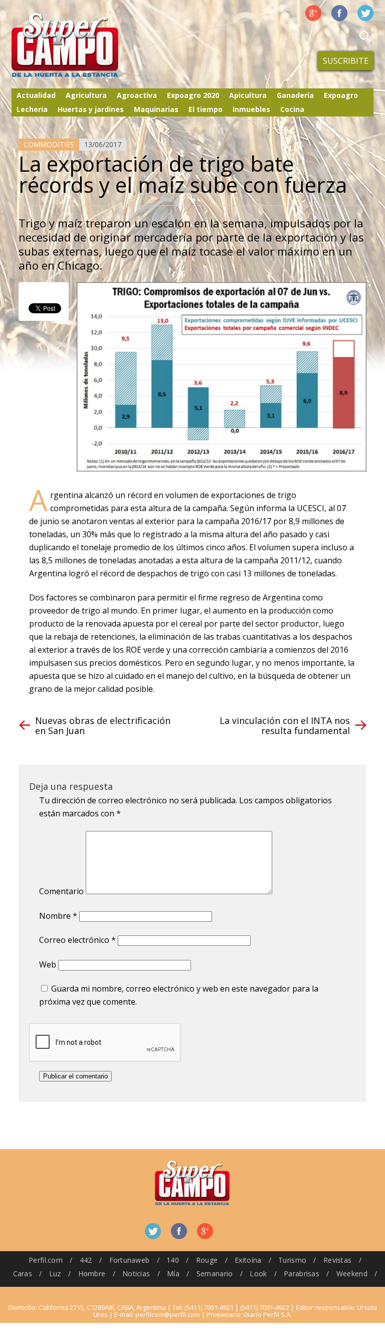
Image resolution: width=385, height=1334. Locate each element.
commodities (49, 144)
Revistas (337, 1260)
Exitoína (248, 1260)
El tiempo (205, 109)
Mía (173, 1273)
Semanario (215, 1273)
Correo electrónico (77, 939)
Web (47, 964)
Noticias (136, 1273)
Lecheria (32, 109)
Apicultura (248, 95)
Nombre (58, 915)
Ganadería (295, 95)
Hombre (92, 1273)
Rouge (207, 1260)
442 (86, 1260)
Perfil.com (46, 1260)
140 (172, 1260)
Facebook (339, 13)
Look (258, 1273)
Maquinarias (156, 109)
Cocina (292, 109)
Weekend (351, 1273)
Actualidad (36, 95)
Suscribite (345, 60)
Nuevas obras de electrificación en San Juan (102, 725)
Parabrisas (301, 1273)
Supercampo (86, 45)
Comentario (61, 891)
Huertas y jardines (91, 109)
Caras (22, 1273)
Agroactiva (137, 95)
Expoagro (341, 95)
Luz (55, 1273)
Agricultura (86, 95)
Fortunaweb (129, 1260)
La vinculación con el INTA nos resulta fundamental (285, 725)
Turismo (292, 1260)
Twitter (365, 13)
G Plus (313, 13)
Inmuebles (251, 109)
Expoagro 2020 (193, 95)
